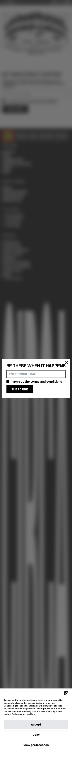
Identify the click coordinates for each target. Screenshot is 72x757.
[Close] (66, 362)
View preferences (36, 745)
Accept (36, 724)
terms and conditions (46, 381)
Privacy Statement (42, 753)
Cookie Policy (24, 753)
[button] (66, 693)
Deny (36, 735)
